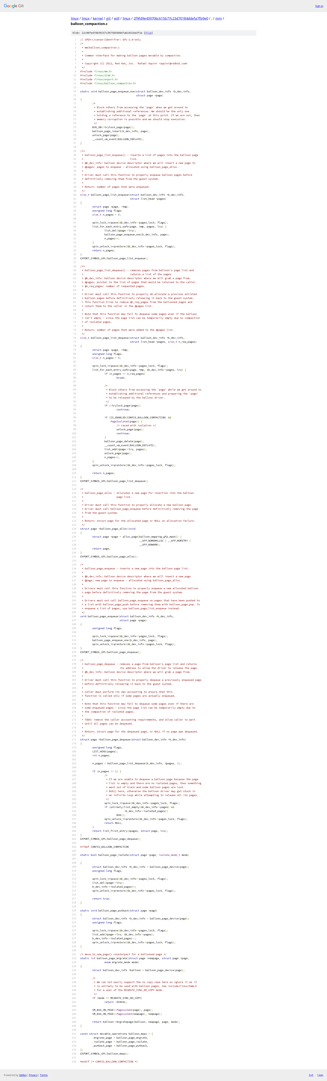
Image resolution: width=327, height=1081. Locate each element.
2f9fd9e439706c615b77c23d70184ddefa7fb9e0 (171, 18)
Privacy (33, 1075)
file (148, 32)
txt (311, 1075)
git (108, 18)
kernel (98, 18)
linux (75, 18)
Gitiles (22, 1075)
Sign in (319, 6)
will (116, 18)
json (320, 1075)
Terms (44, 1075)
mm (218, 18)
